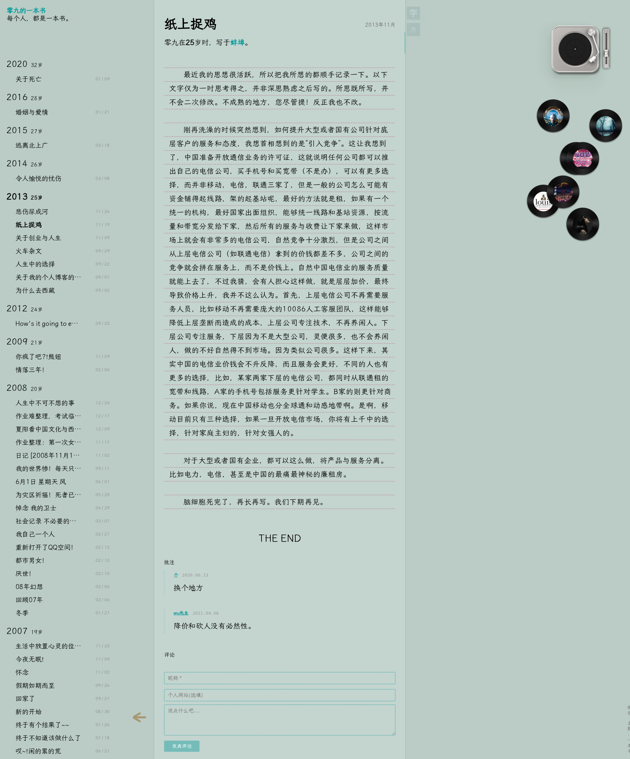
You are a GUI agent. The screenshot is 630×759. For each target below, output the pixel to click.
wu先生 (181, 613)
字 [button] (413, 13)
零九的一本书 (26, 10)
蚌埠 (237, 42)
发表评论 (182, 746)
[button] (413, 29)
